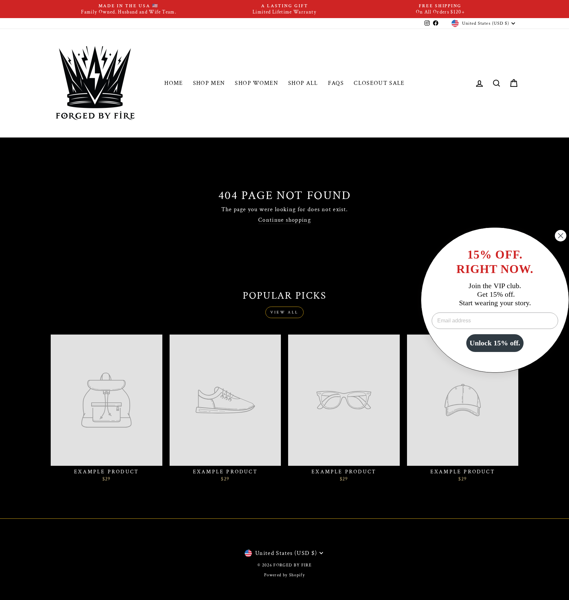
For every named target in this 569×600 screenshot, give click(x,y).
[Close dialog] (560, 235)
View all (284, 312)
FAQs (336, 83)
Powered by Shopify (284, 575)
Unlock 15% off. (495, 343)
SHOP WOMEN (256, 83)
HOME (173, 83)
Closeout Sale (379, 83)
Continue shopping (284, 220)
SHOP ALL (303, 83)
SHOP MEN (209, 83)
